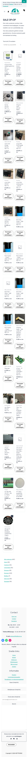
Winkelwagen (14, 662)
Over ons (14, 616)
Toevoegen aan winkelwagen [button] (8, 82)
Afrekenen (14, 660)
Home (14, 655)
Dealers (11, 4)
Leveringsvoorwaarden (14, 677)
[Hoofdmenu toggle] (4, 11)
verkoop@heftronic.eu (16, 636)
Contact (14, 618)
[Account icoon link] (8, 11)
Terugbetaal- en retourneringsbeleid (14, 679)
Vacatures (14, 621)
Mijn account (14, 664)
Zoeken (14, 666)
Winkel (14, 657)
